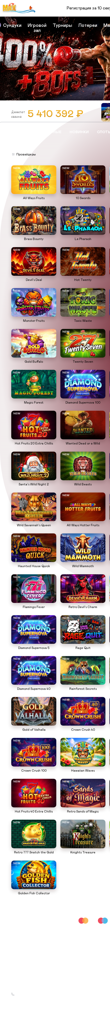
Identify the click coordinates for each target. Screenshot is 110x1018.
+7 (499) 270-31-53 (30, 994)
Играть (33, 191)
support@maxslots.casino (34, 988)
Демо (17, 165)
